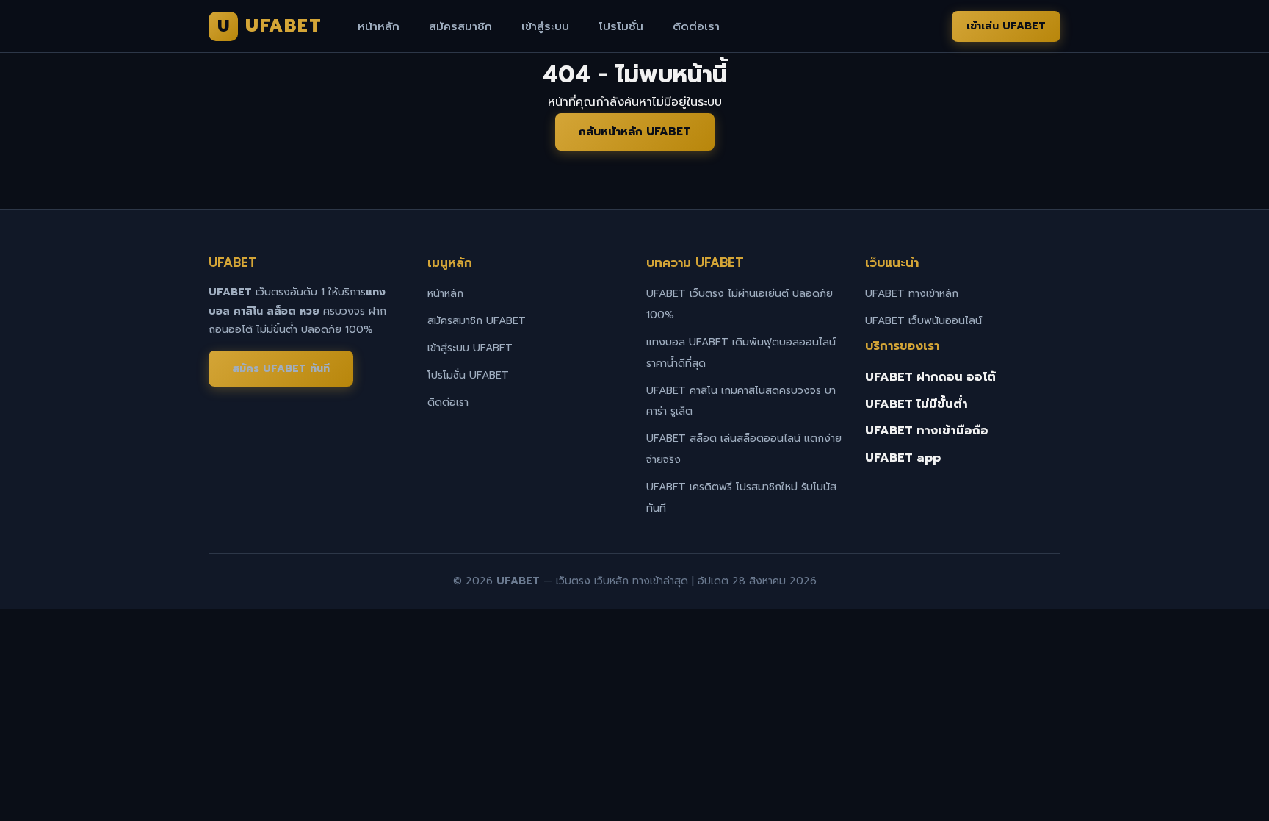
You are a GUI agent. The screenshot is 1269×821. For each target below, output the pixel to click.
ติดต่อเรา (696, 26)
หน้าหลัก (379, 26)
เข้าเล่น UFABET (1006, 26)
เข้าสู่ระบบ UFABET (470, 348)
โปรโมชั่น (621, 26)
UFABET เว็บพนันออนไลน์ (923, 321)
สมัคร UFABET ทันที (281, 368)
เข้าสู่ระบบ (545, 26)
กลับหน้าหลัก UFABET (635, 131)
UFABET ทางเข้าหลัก (911, 293)
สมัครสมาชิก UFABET (476, 321)
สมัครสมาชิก (460, 26)
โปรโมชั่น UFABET (468, 375)
